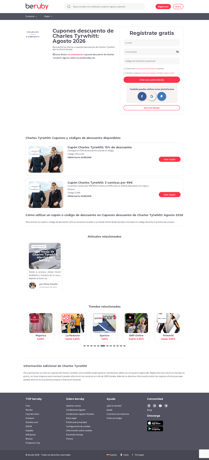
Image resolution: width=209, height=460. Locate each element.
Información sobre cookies (79, 430)
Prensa (69, 438)
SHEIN (29, 426)
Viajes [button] (47, 16)
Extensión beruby (74, 434)
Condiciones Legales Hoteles (80, 413)
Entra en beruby (152, 107)
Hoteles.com (32, 422)
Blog (149, 409)
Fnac (28, 405)
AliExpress (31, 434)
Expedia (29, 430)
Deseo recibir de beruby (145, 68)
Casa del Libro (32, 413)
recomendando (75, 54)
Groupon (30, 418)
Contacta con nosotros (118, 413)
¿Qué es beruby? (114, 405)
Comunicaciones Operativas (146, 68)
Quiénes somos (73, 405)
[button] (84, 345)
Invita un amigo (114, 418)
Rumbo (29, 409)
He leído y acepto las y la (150, 73)
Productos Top (33, 442)
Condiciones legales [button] (148, 73)
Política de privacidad (76, 422)
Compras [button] (30, 16)
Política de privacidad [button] (166, 73)
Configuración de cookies (78, 426)
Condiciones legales (75, 409)
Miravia (29, 438)
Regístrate (163, 6)
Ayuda (109, 409)
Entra (178, 6)
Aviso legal (71, 418)
